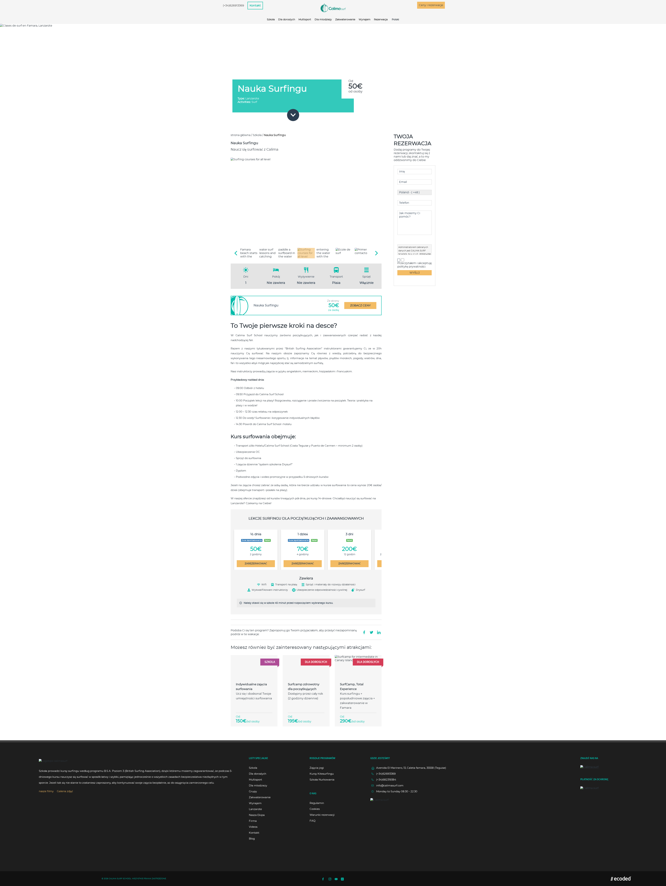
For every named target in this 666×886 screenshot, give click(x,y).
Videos (253, 827)
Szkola (257, 135)
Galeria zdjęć (65, 791)
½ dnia (255, 534)
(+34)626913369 (233, 5)
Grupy (253, 791)
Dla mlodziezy (323, 19)
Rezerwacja (381, 19)
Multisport (304, 19)
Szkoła (271, 19)
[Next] (376, 253)
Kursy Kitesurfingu (322, 774)
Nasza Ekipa (257, 815)
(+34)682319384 (386, 779)
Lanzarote (255, 809)
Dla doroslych (286, 19)
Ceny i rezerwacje (431, 5)
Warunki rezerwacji (322, 815)
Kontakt (255, 5)
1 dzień (303, 534)
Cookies (315, 809)
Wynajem (364, 19)
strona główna (240, 135)
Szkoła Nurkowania (322, 779)
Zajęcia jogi (317, 768)
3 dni (349, 534)
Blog (252, 838)
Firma (253, 821)
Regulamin (317, 803)
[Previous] (236, 253)
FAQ (312, 821)
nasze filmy (46, 791)
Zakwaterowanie (345, 19)
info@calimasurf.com (389, 785)
